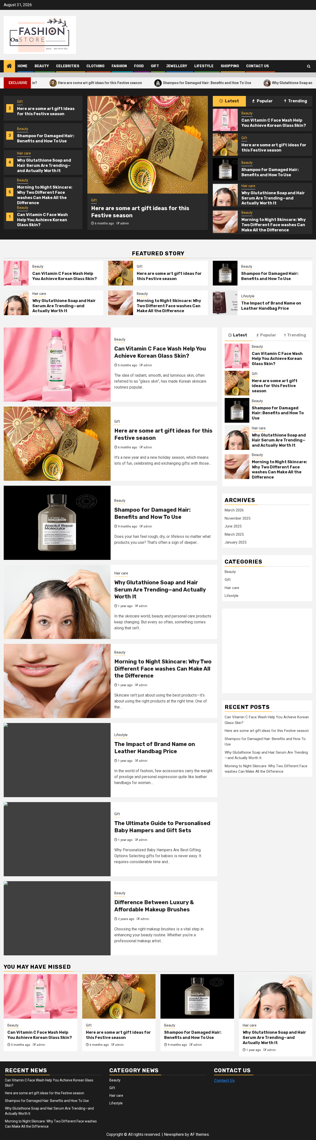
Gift (155, 66)
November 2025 (237, 518)
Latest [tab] (231, 101)
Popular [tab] (264, 101)
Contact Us (257, 66)
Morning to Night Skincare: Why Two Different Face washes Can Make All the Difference (44, 195)
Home (22, 66)
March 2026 (234, 510)
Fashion (119, 66)
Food (139, 66)
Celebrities (67, 66)
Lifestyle (204, 66)
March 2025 (234, 534)
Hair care (24, 153)
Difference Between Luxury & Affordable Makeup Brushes (154, 906)
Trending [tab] (297, 101)
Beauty (42, 66)
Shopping (230, 66)
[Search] (309, 66)
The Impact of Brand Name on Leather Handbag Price (271, 306)
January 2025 (235, 542)
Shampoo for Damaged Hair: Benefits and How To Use (172, 82)
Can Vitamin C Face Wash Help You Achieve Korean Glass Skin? (42, 219)
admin (124, 223)
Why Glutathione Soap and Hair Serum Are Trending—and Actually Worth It (44, 165)
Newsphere (174, 1134)
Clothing (95, 66)
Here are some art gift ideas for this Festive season (65, 82)
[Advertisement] (264, 648)
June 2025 (233, 526)
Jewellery (176, 66)
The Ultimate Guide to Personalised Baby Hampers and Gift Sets (162, 827)
